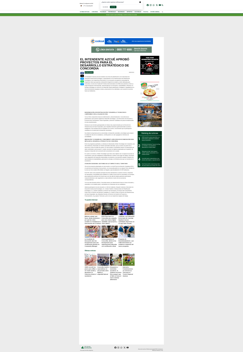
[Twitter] (157, 5)
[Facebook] (148, 5)
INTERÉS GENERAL (155, 11)
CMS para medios (155, 350)
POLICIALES (103, 11)
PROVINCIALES (112, 11)
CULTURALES (138, 11)
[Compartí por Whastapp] (82, 81)
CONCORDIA (95, 11)
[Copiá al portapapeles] (82, 84)
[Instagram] (151, 5)
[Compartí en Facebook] (82, 73)
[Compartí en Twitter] (82, 76)
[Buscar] (162, 11)
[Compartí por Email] (82, 79)
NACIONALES (121, 11)
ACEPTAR (113, 7)
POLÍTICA (145, 11)
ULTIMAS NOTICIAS (84, 11)
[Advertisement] (121, 27)
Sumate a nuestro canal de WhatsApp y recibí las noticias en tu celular (121, 14)
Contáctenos (160, 349)
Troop (162, 350)
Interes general (89, 72)
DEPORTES (129, 11)
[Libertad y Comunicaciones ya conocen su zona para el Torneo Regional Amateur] (129, 260)
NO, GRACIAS (105, 7)
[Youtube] (160, 5)
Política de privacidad (150, 349)
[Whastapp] (154, 5)
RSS (156, 349)
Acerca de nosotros (142, 349)
